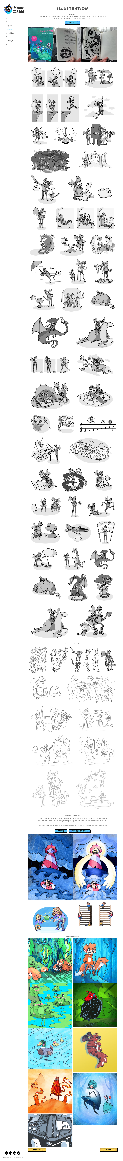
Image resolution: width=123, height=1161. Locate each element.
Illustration (10, 29)
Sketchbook (10, 33)
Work (8, 18)
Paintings (9, 41)
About (8, 44)
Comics (9, 37)
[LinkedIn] (14, 1153)
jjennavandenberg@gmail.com (13, 1157)
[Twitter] (18, 1153)
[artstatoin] (10, 1153)
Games (8, 22)
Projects (9, 26)
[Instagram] (6, 1153)
